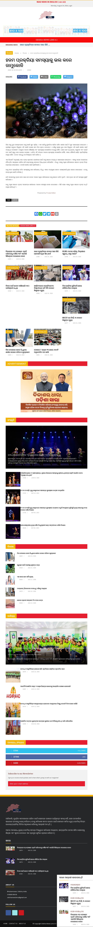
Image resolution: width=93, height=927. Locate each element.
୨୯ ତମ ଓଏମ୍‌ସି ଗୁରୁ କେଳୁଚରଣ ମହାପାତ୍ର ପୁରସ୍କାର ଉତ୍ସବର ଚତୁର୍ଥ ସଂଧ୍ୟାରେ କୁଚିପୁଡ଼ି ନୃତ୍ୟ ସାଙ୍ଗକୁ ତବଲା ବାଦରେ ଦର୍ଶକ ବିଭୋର (53, 509)
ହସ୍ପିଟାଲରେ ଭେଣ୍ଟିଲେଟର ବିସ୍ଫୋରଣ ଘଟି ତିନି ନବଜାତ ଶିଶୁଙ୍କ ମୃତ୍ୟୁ (44, 288)
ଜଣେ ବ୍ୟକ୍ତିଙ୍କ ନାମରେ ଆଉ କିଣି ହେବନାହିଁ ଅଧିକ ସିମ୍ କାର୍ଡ (46, 252)
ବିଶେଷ (9, 52)
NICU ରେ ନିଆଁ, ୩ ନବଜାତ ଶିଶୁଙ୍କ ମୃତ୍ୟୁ (72, 318)
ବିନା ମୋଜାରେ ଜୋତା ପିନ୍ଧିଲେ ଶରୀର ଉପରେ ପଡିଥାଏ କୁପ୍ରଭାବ (18, 350)
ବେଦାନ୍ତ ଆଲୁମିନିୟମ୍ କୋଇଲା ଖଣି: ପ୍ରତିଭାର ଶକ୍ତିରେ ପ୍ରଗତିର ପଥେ (42, 669)
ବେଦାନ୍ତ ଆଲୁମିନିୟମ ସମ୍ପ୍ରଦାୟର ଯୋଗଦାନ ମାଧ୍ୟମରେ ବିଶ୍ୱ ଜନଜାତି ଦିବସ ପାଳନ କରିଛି (48, 704)
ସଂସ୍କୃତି (10, 420)
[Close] (91, 877)
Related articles (12, 226)
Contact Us (13, 924)
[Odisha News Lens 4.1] (13, 808)
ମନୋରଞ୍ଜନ (68, 268)
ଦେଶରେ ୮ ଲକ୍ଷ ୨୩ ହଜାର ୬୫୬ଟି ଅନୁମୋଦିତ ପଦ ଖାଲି (46, 350)
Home (5, 924)
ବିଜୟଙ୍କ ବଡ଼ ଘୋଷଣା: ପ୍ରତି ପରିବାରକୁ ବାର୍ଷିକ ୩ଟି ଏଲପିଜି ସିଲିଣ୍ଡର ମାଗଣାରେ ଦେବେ (16, 253)
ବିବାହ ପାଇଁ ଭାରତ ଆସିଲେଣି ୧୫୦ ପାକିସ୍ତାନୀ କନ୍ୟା (17, 287)
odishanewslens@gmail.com (17, 897)
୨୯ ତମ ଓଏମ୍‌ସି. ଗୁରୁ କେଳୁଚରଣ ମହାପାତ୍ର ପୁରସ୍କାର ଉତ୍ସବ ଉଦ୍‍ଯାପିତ (42, 490)
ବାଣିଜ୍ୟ (11, 615)
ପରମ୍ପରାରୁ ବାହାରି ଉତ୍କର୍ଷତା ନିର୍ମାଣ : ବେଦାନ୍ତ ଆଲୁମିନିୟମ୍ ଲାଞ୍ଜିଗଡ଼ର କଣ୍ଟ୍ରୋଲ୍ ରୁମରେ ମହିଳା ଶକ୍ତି (46, 649)
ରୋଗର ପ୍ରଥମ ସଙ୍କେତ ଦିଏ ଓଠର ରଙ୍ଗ (30, 600)
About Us (22, 924)
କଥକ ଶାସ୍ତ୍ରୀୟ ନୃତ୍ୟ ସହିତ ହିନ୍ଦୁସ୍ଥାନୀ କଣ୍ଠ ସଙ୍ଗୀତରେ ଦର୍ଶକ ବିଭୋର (42, 525)
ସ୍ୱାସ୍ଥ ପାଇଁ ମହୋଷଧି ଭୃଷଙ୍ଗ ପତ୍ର (28, 565)
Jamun (15, 200)
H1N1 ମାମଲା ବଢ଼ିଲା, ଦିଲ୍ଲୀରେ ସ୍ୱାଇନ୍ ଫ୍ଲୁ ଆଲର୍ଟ (73, 252)
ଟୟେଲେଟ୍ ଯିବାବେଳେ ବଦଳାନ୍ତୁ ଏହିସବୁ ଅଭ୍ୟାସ (32, 588)
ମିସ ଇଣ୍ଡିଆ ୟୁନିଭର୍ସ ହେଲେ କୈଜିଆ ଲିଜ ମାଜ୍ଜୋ (72, 287)
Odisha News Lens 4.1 (27, 226)
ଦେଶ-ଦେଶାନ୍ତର (12, 233)
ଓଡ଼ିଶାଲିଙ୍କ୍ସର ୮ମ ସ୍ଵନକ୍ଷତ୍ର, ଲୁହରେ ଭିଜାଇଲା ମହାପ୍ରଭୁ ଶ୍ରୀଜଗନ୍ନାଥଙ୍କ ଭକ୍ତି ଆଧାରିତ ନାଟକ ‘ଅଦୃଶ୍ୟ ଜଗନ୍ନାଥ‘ (51, 474)
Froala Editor (51, 193)
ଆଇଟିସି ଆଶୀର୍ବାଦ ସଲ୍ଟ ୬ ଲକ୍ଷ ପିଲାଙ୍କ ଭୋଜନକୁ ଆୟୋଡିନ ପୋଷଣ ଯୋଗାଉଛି (45, 686)
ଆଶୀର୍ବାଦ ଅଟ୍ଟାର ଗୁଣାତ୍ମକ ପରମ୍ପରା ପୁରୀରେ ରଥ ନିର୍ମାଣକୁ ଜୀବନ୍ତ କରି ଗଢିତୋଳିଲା (46, 721)
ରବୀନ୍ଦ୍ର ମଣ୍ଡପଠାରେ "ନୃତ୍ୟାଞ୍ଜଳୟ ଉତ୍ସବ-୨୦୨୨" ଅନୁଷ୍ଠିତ (33, 454)
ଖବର (8, 840)
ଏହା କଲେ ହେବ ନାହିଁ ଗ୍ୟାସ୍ (25, 577)
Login (70, 6)
